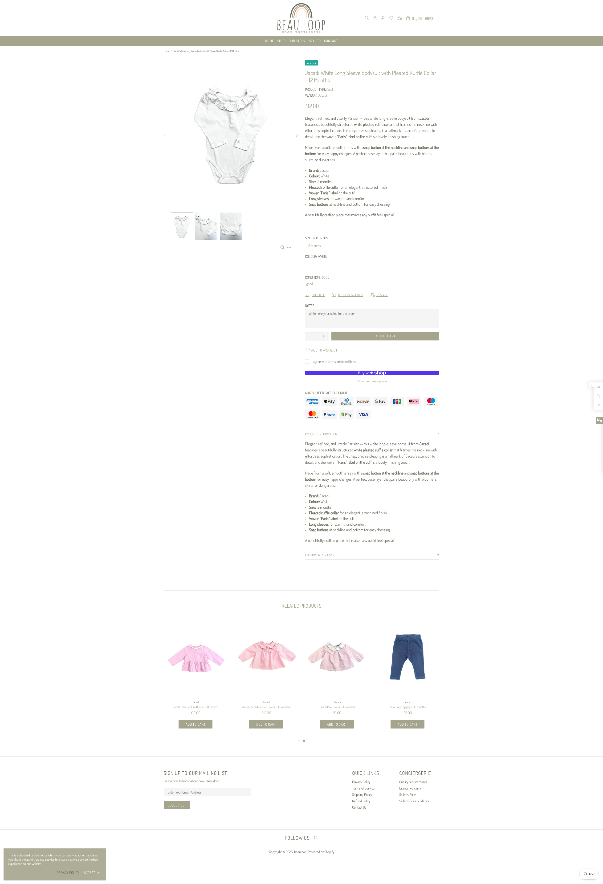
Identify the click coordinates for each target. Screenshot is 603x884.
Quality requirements (413, 782)
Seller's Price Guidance (414, 801)
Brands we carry (410, 788)
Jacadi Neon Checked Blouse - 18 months (266, 707)
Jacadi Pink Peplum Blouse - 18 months (195, 707)
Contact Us (359, 807)
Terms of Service (363, 788)
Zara (407, 702)
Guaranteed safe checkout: (326, 393)
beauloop (301, 18)
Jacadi (322, 95)
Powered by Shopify (321, 852)
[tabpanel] (337, 677)
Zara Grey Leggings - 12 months (408, 707)
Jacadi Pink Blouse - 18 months (337, 707)
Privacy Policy (361, 782)
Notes (309, 305)
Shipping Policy (362, 794)
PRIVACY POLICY (68, 872)
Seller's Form (407, 794)
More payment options (372, 381)
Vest (330, 89)
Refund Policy (361, 801)
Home (166, 51)
